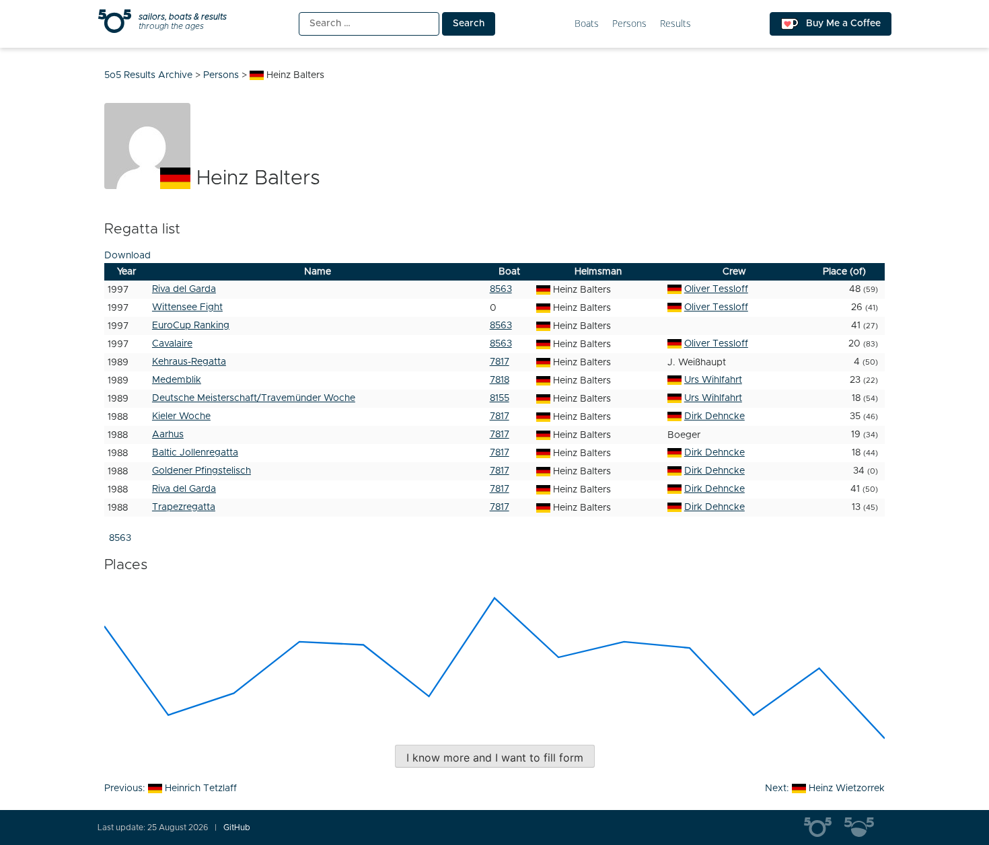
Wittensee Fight (187, 307)
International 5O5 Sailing (824, 827)
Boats (587, 24)
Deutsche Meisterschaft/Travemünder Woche (253, 398)
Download (127, 255)
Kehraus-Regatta (189, 362)
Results (675, 24)
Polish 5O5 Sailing (864, 827)
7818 (499, 380)
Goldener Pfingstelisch (201, 471)
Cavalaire (172, 343)
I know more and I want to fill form (494, 757)
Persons (629, 24)
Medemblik (176, 380)
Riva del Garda (184, 289)
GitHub (236, 827)
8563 (501, 289)
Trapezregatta (183, 507)
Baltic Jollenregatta (195, 452)
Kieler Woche (181, 416)
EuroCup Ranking (190, 325)
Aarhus (168, 434)
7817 (499, 362)
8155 (499, 398)
